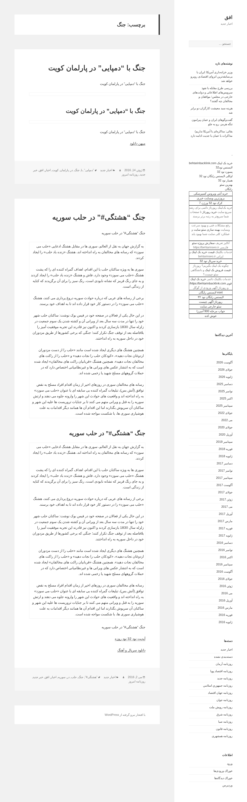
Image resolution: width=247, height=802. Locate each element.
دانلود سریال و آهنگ (131, 650)
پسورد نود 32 (225, 171)
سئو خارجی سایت (210, 306)
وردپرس (227, 785)
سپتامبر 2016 (224, 564)
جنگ (77, 170)
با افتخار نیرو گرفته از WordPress (125, 714)
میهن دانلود (137, 143)
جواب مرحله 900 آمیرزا (211, 311)
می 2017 (227, 506)
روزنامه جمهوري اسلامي (218, 685)
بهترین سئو (226, 184)
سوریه (61, 677)
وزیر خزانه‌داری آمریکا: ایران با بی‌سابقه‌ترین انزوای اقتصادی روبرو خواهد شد (212, 76)
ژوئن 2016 (226, 586)
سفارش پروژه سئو (203, 243)
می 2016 (227, 593)
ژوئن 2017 (226, 499)
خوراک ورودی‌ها (223, 770)
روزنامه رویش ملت (221, 707)
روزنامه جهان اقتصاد (220, 692)
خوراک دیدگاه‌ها (223, 778)
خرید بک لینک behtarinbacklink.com (211, 163)
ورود (230, 763)
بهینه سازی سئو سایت (207, 229)
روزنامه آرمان (224, 663)
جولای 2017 (225, 492)
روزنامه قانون (224, 728)
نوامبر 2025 (225, 391)
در (71, 170)
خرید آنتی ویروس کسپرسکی (211, 193)
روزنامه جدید (225, 678)
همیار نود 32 (225, 180)
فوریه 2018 (226, 449)
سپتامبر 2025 (224, 405)
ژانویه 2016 (226, 622)
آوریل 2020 (226, 434)
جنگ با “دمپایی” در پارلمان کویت (96, 68)
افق (229, 17)
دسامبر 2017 (225, 463)
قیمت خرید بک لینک (203, 252)
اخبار (48, 170)
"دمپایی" (89, 170)
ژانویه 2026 (226, 376)
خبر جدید (38, 677)
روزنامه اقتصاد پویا (221, 671)
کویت (55, 170)
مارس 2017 (225, 521)
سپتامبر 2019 (224, 441)
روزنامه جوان (224, 700)
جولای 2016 (225, 578)
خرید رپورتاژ (209, 212)
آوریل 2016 (226, 600)
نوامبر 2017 (225, 470)
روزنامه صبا (225, 721)
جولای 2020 (225, 427)
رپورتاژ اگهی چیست (210, 301)
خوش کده (211, 315)
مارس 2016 (225, 607)
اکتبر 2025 (226, 398)
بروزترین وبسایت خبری (211, 198)
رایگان (229, 189)
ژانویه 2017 (226, 535)
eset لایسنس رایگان (211, 292)
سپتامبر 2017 (224, 477)
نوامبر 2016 (225, 549)
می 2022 (227, 420)
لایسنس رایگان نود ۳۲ (211, 297)
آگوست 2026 (224, 362)
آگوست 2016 (224, 571)
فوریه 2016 (226, 614)
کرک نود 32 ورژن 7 (210, 203)
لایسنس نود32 (224, 167)
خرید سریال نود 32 (211, 261)
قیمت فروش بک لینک (218, 270)
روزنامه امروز (130, 174)
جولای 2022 (225, 412)
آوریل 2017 (226, 513)
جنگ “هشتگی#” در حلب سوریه (98, 217)
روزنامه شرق (224, 714)
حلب (74, 677)
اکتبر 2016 (226, 557)
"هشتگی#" (91, 677)
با (82, 170)
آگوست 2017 (224, 485)
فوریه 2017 (226, 528)
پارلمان (64, 170)
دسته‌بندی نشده (223, 656)
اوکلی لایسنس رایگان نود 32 (216, 176)
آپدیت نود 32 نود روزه (130, 639)
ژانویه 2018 (226, 456)
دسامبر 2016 (225, 542)
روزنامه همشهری (222, 736)
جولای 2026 (225, 369)
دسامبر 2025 (225, 384)
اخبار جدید (227, 649)
